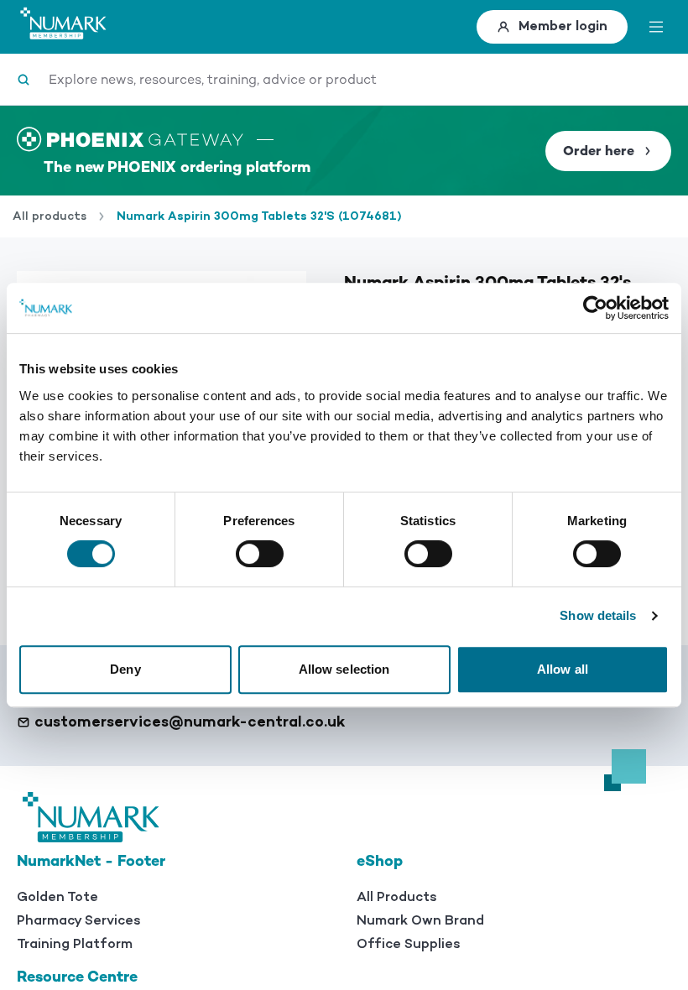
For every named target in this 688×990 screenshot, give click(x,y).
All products (49, 216)
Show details (598, 615)
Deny (125, 669)
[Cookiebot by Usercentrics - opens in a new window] (595, 307)
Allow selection (344, 669)
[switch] (260, 553)
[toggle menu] (656, 27)
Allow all (562, 669)
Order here (598, 151)
